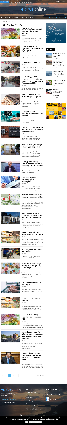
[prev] (41, 1)
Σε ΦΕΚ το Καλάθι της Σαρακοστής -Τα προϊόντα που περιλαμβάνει (32, 49)
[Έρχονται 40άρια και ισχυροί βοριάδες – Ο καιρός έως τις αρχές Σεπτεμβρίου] (49, 73)
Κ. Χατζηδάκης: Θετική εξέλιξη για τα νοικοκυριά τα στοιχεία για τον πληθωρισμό (32, 164)
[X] (56, 17)
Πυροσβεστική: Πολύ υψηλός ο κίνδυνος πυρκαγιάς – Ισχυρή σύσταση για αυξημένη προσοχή (58, 64)
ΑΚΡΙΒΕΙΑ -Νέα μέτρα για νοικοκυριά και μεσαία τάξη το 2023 (32, 317)
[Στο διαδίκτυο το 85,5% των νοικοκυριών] (10, 287)
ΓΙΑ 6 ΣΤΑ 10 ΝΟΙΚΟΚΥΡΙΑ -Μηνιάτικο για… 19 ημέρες (32, 96)
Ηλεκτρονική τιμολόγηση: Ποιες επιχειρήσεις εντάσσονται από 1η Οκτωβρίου (58, 92)
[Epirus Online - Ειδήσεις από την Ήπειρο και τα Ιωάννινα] (11, 389)
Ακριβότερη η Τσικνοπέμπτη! (32, 62)
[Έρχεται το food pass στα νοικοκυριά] (10, 302)
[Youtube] (59, 17)
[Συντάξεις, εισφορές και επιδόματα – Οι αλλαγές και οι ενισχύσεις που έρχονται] (49, 82)
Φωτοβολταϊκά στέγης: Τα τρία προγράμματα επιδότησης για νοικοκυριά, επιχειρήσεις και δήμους (32, 335)
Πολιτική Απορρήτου (35, 422)
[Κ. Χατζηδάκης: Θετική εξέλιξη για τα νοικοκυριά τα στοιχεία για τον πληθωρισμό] (10, 166)
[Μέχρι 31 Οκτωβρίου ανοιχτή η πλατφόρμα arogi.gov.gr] (10, 149)
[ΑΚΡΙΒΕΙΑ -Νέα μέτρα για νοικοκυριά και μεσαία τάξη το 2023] (10, 319)
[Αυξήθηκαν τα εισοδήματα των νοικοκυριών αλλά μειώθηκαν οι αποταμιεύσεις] (10, 132)
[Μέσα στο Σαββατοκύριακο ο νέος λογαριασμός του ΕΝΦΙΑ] (10, 199)
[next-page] (20, 375)
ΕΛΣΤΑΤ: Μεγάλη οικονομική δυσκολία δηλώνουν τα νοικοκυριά (32, 31)
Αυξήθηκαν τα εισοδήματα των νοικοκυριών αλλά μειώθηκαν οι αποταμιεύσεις (32, 129)
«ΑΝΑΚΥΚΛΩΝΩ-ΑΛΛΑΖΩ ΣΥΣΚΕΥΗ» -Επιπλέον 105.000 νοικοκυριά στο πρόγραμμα (32, 215)
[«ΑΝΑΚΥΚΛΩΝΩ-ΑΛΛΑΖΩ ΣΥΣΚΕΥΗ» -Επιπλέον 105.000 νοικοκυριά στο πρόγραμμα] (10, 218)
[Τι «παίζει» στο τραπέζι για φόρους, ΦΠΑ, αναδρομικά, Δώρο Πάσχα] (10, 268)
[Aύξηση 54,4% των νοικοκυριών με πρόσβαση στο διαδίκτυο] (10, 116)
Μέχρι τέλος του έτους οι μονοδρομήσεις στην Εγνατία (59, 55)
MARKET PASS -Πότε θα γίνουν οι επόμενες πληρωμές (32, 233)
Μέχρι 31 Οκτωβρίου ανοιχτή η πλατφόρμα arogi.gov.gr (32, 146)
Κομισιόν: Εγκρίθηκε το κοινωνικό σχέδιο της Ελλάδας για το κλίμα (23, 1)
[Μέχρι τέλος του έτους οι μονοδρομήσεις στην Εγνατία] (49, 55)
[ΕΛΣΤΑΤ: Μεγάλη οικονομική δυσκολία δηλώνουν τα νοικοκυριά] (10, 33)
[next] (44, 1)
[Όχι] (65, 420)
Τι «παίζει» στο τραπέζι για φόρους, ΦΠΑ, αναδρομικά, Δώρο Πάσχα (31, 266)
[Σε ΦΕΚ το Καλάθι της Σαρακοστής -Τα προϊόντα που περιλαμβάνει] (10, 51)
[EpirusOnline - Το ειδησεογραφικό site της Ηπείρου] (33, 9)
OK (27, 422)
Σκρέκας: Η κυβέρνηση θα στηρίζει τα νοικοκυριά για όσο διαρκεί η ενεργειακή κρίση (31, 356)
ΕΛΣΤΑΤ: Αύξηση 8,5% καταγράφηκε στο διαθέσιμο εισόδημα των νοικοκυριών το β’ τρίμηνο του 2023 (32, 80)
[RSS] (53, 17)
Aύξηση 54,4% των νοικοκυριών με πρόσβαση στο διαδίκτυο (32, 114)
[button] (65, 17)
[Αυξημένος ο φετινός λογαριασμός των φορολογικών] (10, 182)
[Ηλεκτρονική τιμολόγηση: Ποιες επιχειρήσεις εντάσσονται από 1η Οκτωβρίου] (49, 91)
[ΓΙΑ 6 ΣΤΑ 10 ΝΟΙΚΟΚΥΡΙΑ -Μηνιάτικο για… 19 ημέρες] (10, 99)
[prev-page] (2, 375)
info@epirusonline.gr (9, 399)
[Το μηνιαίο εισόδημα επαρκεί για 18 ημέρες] (10, 253)
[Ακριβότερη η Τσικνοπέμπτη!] (10, 67)
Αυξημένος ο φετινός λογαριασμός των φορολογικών (29, 179)
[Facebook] (49, 17)
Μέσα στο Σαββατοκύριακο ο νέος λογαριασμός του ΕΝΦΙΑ (32, 196)
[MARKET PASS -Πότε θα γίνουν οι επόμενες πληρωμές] (10, 237)
